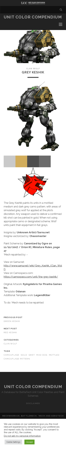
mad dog (41, 355)
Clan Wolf (33, 68)
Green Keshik (12, 321)
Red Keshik (10, 332)
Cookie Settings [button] (13, 442)
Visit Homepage (33, 3)
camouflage (11, 355)
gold (24, 355)
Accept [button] (29, 442)
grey (32, 355)
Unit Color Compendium (33, 17)
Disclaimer (33, 403)
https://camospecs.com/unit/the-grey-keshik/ (31, 276)
